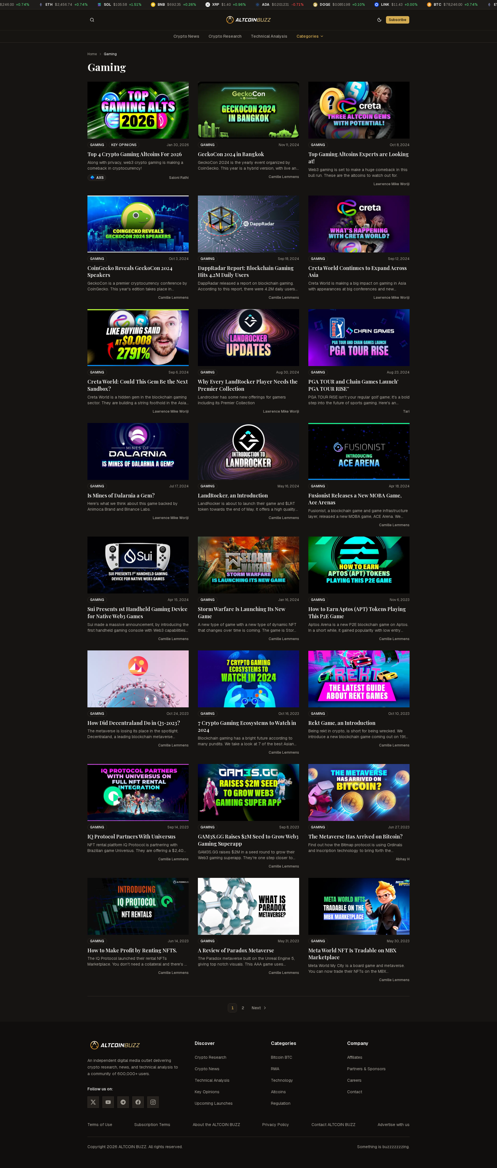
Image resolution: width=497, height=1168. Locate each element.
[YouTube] (108, 1102)
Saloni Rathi (179, 177)
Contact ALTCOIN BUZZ (333, 1124)
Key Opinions (124, 145)
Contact (354, 1091)
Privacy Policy (275, 1124)
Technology (282, 1080)
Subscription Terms (152, 1124)
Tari (406, 411)
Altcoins (278, 1091)
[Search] (92, 19)
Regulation (280, 1103)
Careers (354, 1080)
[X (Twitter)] (93, 1102)
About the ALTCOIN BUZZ (216, 1124)
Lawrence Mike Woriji (392, 184)
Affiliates (354, 1057)
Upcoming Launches (214, 1103)
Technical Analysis (269, 36)
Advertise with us (394, 1124)
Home (92, 54)
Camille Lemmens (284, 177)
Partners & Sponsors (366, 1068)
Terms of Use (99, 1124)
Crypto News (186, 36)
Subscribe (397, 19)
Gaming (97, 145)
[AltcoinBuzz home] (249, 19)
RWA (275, 1068)
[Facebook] (138, 1102)
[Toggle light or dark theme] (379, 19)
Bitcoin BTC (281, 1057)
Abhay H (403, 859)
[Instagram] (153, 1102)
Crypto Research (225, 36)
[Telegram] (123, 1102)
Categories (308, 36)
